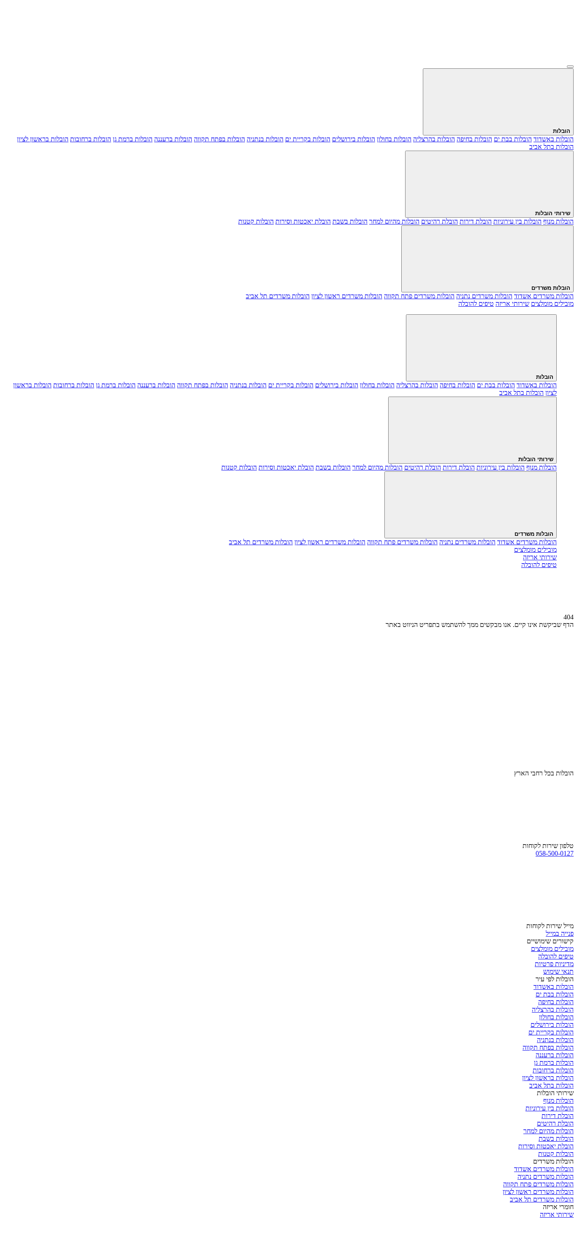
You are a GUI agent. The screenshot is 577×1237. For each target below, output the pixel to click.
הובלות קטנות (256, 221)
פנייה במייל (560, 933)
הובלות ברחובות (90, 139)
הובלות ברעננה (173, 139)
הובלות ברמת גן (132, 139)
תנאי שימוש (558, 971)
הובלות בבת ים (513, 139)
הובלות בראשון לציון (42, 139)
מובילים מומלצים (552, 948)
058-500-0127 (555, 853)
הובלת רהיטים (439, 221)
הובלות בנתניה (265, 139)
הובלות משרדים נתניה (484, 296)
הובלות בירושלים (353, 139)
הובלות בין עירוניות (517, 221)
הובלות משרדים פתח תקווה (419, 296)
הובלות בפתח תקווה (219, 139)
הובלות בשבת (349, 221)
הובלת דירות (476, 221)
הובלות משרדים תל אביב (278, 296)
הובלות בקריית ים (307, 139)
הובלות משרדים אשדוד (544, 296)
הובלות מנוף (558, 221)
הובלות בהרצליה (434, 139)
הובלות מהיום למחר (394, 221)
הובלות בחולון (394, 139)
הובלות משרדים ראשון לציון (346, 296)
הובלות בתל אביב (551, 146)
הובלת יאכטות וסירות (303, 221)
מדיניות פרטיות (554, 963)
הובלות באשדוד (553, 139)
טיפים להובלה (556, 956)
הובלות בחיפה (474, 139)
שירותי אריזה (557, 1214)
